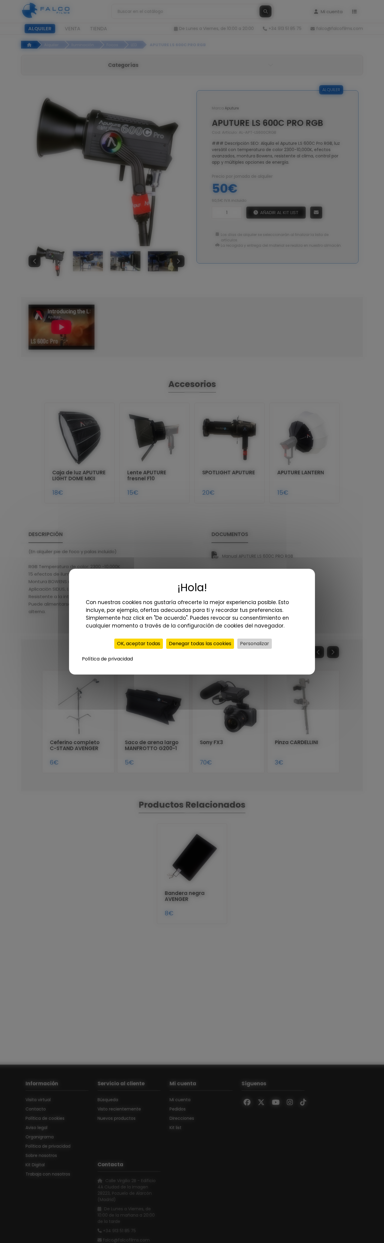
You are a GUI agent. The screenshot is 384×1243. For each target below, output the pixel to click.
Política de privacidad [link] (107, 658)
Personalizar (254, 643)
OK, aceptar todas (138, 643)
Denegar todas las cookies (200, 643)
